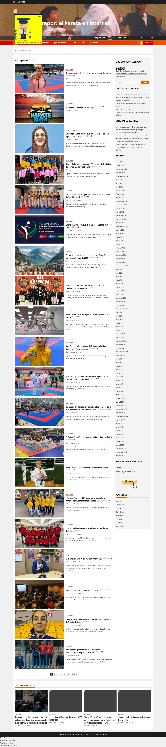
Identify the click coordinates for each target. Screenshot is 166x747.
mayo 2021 (120, 323)
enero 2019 (120, 402)
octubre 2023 (120, 223)
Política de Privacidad (7, 740)
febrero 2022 (120, 291)
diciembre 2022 (121, 255)
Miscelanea (120, 516)
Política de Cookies (6, 743)
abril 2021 (119, 327)
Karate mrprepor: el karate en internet (61, 22)
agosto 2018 (120, 420)
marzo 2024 (120, 208)
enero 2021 (120, 337)
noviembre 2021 (121, 302)
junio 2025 (119, 183)
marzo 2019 (120, 395)
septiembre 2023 (122, 226)
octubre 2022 (120, 262)
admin (82, 79)
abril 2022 (119, 284)
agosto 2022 (120, 269)
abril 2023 (119, 241)
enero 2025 (120, 198)
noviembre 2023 (121, 219)
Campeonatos (69, 69)
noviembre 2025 (121, 169)
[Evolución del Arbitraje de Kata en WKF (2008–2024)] (65, 701)
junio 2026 (119, 162)
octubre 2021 (120, 305)
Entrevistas (69, 130)
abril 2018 (119, 434)
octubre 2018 (120, 413)
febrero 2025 (120, 194)
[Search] (138, 43)
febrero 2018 (120, 441)
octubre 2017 (120, 456)
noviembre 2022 (121, 259)
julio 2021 (119, 316)
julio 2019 (119, 380)
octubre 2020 (120, 348)
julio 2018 (119, 423)
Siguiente (74, 674)
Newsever (93, 734)
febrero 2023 (120, 248)
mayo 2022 (120, 280)
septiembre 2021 (122, 309)
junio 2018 (119, 427)
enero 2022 (120, 294)
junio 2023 (119, 234)
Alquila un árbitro (79, 43)
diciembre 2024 (121, 201)
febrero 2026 (120, 165)
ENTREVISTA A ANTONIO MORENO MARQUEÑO (89, 558)
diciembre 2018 (121, 405)
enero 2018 (120, 445)
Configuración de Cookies (8, 746)
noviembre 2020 (121, 345)
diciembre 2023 (121, 216)
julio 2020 (119, 359)
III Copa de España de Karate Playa (85, 107)
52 (68, 674)
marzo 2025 (120, 191)
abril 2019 (119, 391)
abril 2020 (119, 370)
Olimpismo (68, 251)
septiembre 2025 (122, 176)
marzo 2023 (120, 244)
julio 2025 (119, 180)
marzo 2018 (120, 438)
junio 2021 (119, 319)
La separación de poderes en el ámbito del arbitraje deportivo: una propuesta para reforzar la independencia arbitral (132, 97)
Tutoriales (119, 526)
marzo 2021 (120, 330)
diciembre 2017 (121, 448)
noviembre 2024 (121, 205)
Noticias (75, 130)
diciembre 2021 (121, 298)
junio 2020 (119, 363)
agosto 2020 (120, 355)
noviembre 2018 (121, 409)
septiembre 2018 (122, 416)
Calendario (94, 43)
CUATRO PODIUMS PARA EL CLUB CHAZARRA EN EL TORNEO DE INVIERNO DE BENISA (131, 147)
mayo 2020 (120, 366)
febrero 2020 (120, 377)
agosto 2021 (120, 312)
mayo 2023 (120, 237)
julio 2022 (119, 273)
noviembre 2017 (121, 452)
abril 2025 (119, 187)
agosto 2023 (120, 230)
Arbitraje (119, 501)
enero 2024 (120, 212)
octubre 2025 (120, 173)
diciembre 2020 (121, 341)
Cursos (118, 508)
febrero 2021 (120, 334)
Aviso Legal (4, 738)
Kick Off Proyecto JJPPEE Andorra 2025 (87, 590)
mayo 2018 (120, 431)
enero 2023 (120, 251)
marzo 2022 (120, 287)
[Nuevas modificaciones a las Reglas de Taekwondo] (134, 701)
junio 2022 (119, 276)
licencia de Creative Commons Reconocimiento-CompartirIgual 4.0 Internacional (131, 73)
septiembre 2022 (122, 266)
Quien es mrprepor (61, 43)
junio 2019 (119, 384)
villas (118, 145)
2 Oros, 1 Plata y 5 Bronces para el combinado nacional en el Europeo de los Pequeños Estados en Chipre (98, 38)
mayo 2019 (120, 388)
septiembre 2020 (122, 352)
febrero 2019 (120, 398)
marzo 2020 (120, 373)
